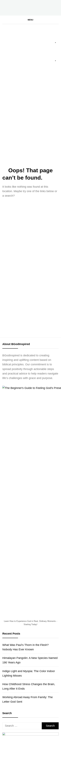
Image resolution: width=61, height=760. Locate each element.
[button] (30, 20)
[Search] (57, 22)
